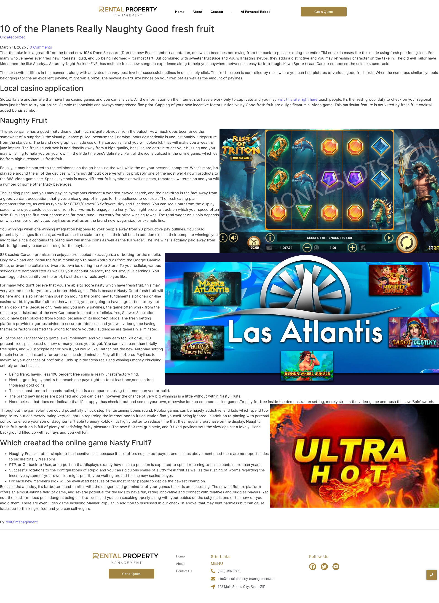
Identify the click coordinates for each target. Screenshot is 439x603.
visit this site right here (297, 99)
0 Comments (41, 47)
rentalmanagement (21, 522)
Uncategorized (13, 37)
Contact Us (184, 571)
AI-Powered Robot (255, 12)
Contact (217, 12)
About (197, 12)
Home (179, 12)
